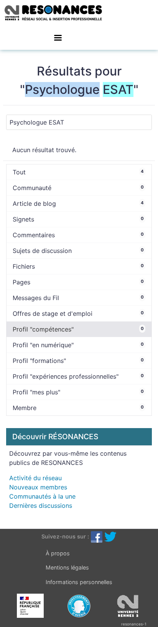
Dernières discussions (40, 505)
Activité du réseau (35, 478)
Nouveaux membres (38, 487)
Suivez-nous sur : (65, 536)
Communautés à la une (42, 496)
